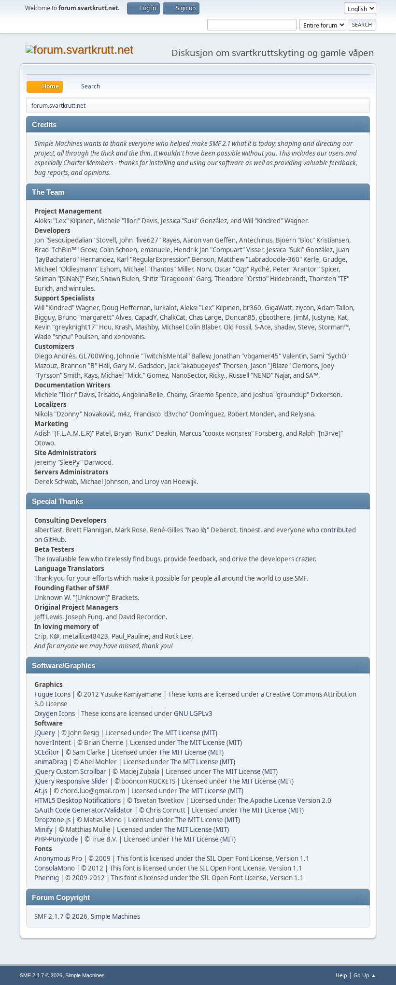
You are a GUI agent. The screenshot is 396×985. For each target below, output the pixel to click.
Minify (43, 829)
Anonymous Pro (58, 858)
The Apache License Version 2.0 (284, 800)
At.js (40, 790)
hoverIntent (52, 742)
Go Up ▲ (365, 975)
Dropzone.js (52, 819)
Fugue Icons (52, 694)
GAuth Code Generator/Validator (83, 810)
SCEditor (46, 752)
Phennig (46, 877)
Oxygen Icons (54, 713)
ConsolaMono (54, 868)
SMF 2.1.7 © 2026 (60, 916)
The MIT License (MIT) (185, 732)
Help (341, 975)
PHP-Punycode (56, 839)
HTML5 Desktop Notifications (77, 800)
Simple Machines (115, 916)
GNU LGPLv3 (193, 713)
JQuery (44, 732)
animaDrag (50, 761)
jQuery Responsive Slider (71, 781)
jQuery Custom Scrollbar (70, 771)
